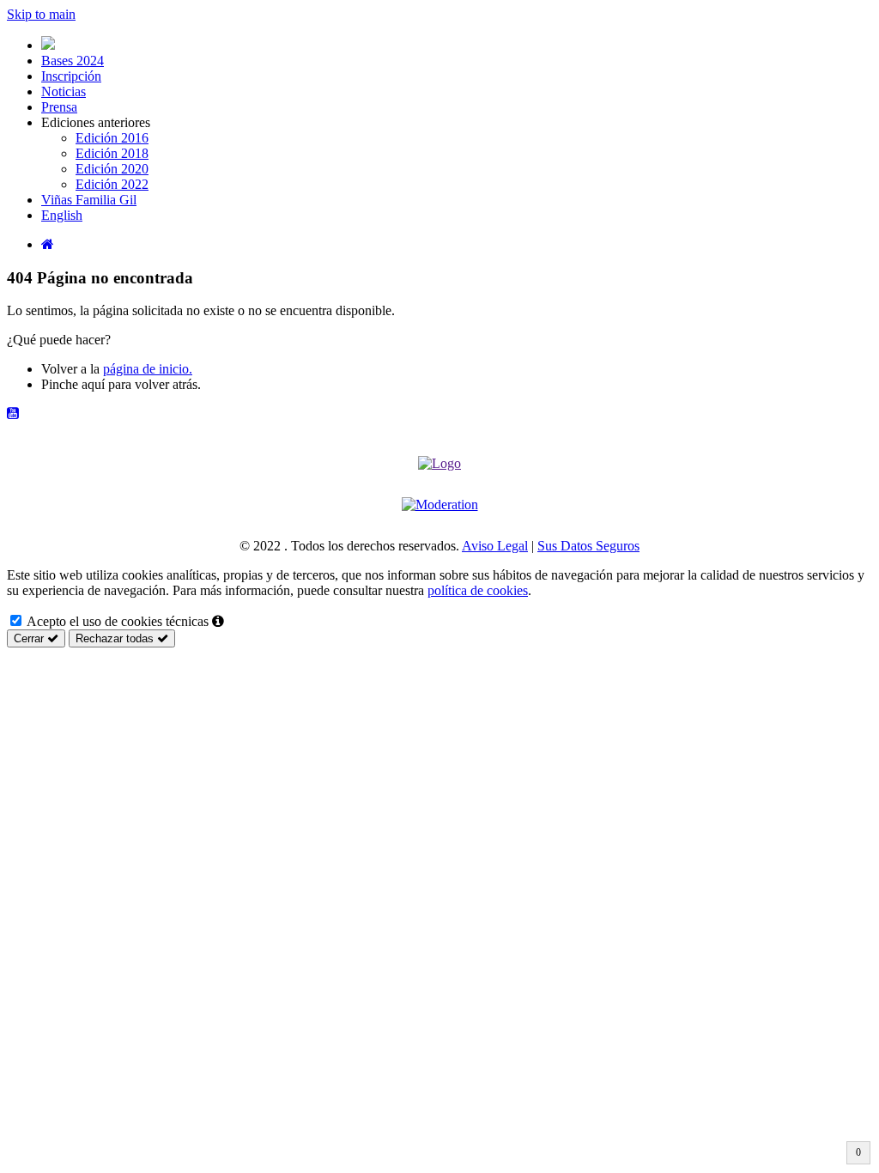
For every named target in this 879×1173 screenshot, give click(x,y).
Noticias (63, 91)
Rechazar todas (116, 638)
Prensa (59, 107)
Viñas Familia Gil (88, 199)
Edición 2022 (112, 184)
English (61, 215)
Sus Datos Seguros (588, 545)
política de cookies (477, 590)
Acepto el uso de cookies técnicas (116, 621)
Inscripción (71, 76)
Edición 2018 (112, 153)
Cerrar (30, 638)
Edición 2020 (112, 168)
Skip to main (41, 14)
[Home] (47, 244)
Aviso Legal (495, 545)
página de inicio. (147, 369)
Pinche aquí (73, 384)
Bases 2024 (72, 60)
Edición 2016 (112, 138)
